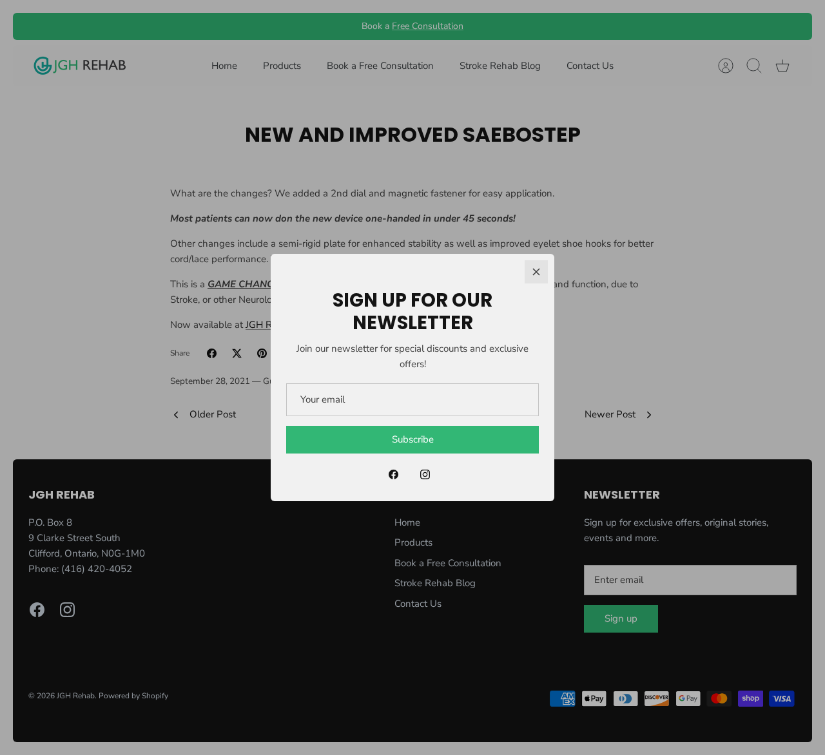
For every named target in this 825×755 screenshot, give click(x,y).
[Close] (536, 271)
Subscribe (413, 439)
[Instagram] (425, 474)
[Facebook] (393, 474)
